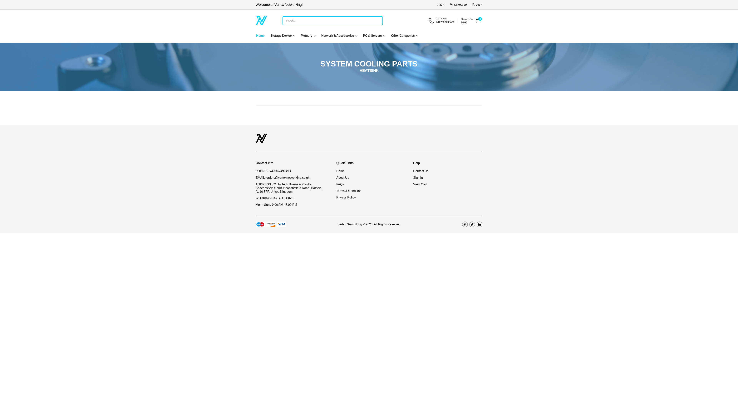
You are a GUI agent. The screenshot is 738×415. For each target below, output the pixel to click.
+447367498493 (279, 171)
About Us (342, 177)
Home (260, 35)
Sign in (418, 177)
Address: (264, 184)
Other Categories (403, 35)
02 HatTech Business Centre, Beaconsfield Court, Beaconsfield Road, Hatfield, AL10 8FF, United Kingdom (289, 188)
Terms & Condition (349, 191)
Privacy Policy (346, 197)
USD (439, 4)
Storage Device (281, 35)
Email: (261, 177)
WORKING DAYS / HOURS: (275, 198)
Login (478, 4)
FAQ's (340, 184)
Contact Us (460, 4)
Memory (306, 35)
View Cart (420, 184)
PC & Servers (372, 35)
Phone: (262, 171)
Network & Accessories (337, 35)
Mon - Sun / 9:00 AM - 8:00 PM (276, 204)
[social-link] (465, 224)
